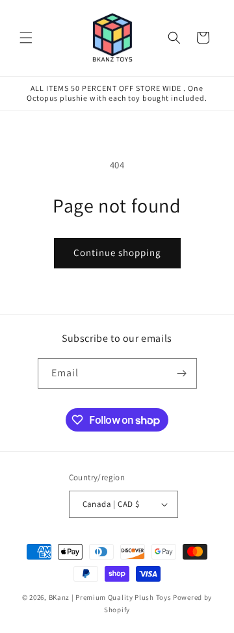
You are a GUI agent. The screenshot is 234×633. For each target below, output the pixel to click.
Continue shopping (117, 252)
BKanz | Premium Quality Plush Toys (110, 597)
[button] (26, 37)
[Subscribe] (182, 373)
